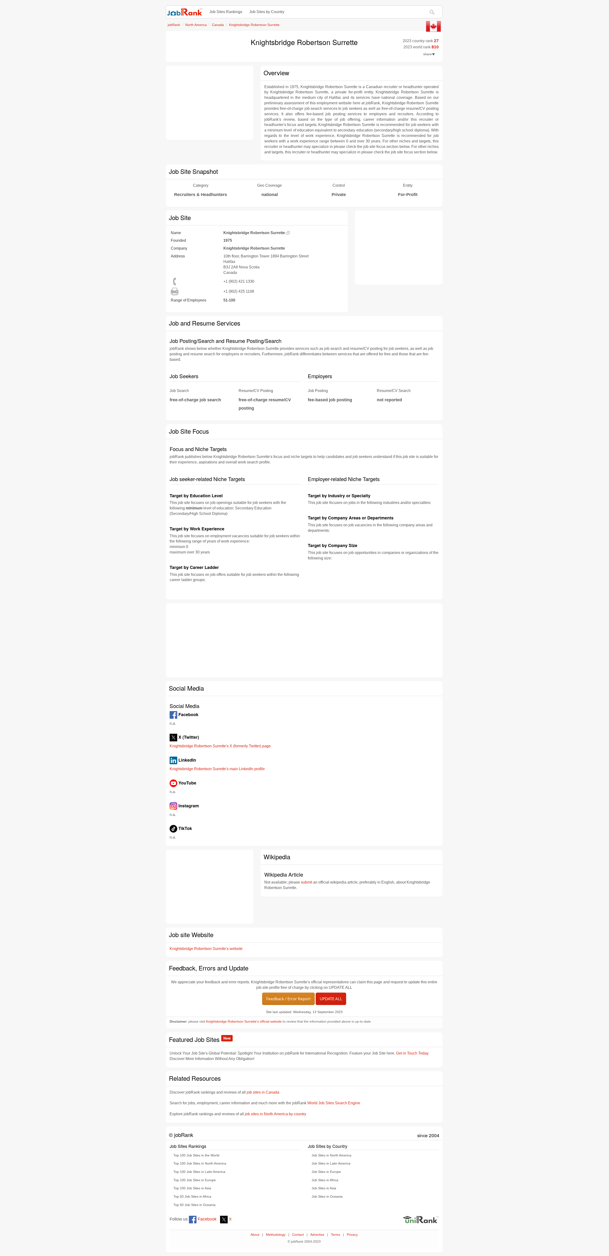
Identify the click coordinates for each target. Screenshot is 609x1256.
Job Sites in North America (331, 1155)
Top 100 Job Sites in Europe (194, 1180)
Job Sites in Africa (325, 1180)
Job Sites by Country (266, 12)
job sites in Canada (263, 1092)
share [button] (427, 54)
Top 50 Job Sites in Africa (192, 1196)
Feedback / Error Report (288, 998)
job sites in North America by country (275, 1114)
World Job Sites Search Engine (333, 1103)
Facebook (206, 1219)
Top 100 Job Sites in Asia (192, 1188)
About (254, 1234)
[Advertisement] (210, 103)
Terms (335, 1234)
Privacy (352, 1234)
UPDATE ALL (331, 998)
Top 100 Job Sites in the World (196, 1155)
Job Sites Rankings (225, 12)
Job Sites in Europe (326, 1172)
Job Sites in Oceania (327, 1196)
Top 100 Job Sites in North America (199, 1163)
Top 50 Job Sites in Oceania (194, 1205)
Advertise (317, 1234)
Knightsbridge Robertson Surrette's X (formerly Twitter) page (220, 746)
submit (306, 882)
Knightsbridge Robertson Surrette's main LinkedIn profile (217, 769)
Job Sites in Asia (324, 1188)
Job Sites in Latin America (331, 1163)
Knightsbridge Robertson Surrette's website (206, 949)
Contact (298, 1234)
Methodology (275, 1234)
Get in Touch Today (412, 1053)
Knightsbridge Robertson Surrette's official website (244, 1021)
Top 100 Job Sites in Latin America (199, 1172)
